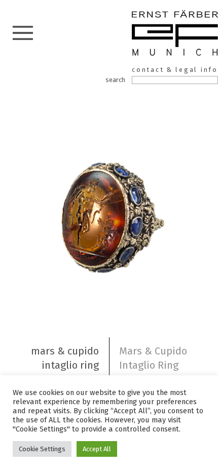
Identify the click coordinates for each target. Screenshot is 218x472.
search (115, 80)
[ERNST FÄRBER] (175, 34)
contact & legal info (175, 69)
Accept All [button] (97, 449)
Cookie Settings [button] (42, 449)
